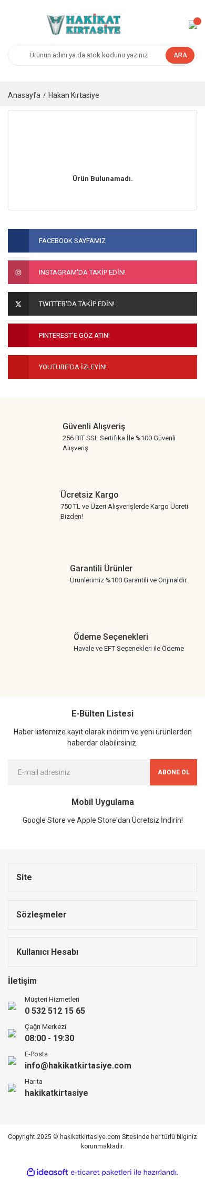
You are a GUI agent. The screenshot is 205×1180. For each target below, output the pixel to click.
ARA (180, 55)
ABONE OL (174, 772)
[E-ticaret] (101, 1172)
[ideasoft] (47, 1172)
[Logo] (82, 25)
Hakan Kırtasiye (73, 95)
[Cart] (193, 25)
